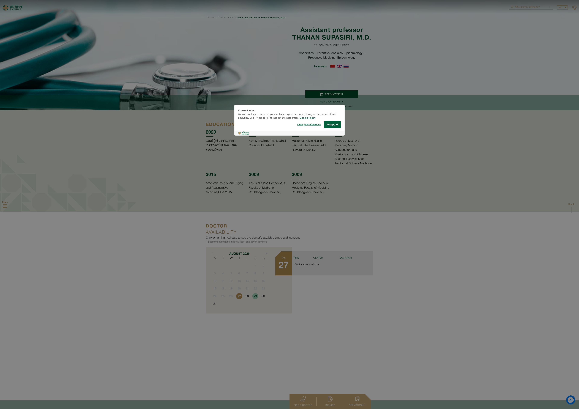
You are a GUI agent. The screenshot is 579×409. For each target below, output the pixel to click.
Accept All (332, 124)
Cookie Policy (308, 118)
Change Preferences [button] (309, 124)
